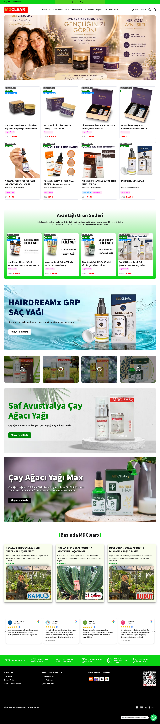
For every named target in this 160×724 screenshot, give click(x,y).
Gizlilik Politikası (48, 676)
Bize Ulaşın (113, 10)
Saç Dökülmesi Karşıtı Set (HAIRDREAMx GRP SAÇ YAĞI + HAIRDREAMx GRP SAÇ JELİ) (133, 128)
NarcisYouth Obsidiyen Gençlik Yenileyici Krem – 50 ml (57, 127)
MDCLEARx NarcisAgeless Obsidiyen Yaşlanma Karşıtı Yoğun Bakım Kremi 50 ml (21, 128)
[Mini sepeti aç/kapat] (154, 10)
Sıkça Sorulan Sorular (73, 10)
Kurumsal (46, 10)
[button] (22, 369)
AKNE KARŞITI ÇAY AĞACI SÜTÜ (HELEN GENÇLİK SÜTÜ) (99, 183)
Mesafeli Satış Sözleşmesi (52, 672)
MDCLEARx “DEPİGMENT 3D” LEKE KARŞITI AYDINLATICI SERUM (20, 183)
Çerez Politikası (48, 683)
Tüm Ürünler (57, 10)
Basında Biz (89, 10)
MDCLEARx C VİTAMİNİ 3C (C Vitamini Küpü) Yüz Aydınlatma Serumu (60, 183)
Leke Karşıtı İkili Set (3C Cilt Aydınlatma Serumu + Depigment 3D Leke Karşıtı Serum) (24, 265)
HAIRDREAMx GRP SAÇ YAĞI (132, 181)
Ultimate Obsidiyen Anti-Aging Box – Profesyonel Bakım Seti (98, 127)
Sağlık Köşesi (101, 10)
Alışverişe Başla (19, 332)
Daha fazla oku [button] (12, 640)
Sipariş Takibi (9, 680)
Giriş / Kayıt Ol (140, 9)
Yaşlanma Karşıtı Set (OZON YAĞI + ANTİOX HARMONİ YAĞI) (60, 264)
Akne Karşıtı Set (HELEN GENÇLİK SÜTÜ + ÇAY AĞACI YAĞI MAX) (96, 264)
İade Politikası (47, 680)
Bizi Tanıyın (8, 672)
